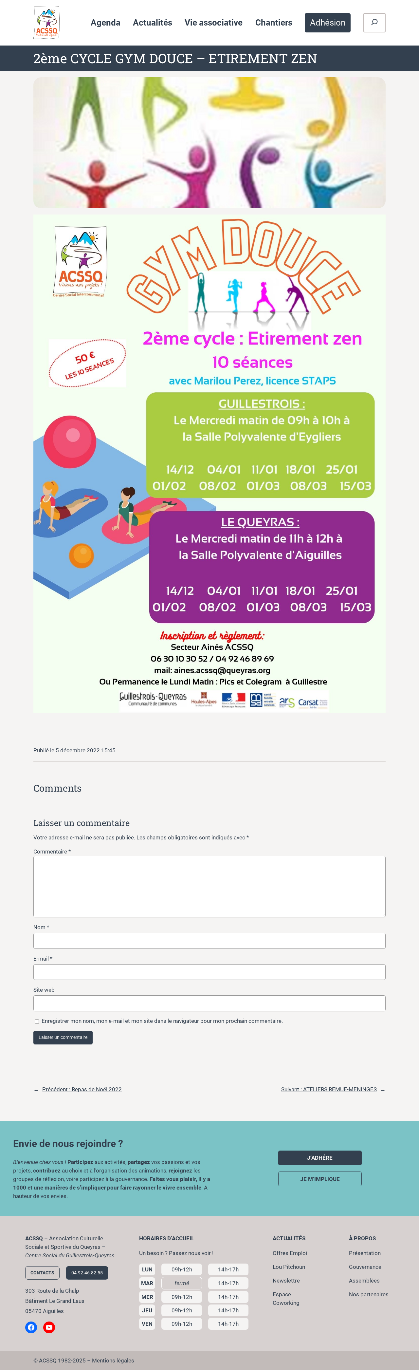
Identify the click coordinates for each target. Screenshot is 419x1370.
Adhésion (327, 23)
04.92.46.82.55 (87, 1273)
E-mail (42, 958)
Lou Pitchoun (289, 1267)
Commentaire (52, 851)
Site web (44, 989)
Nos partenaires (369, 1294)
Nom (41, 927)
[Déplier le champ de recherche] (374, 23)
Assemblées (364, 1280)
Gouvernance (365, 1267)
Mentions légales (113, 1360)
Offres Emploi (290, 1253)
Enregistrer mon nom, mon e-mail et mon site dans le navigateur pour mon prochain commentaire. (162, 1021)
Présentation (365, 1253)
